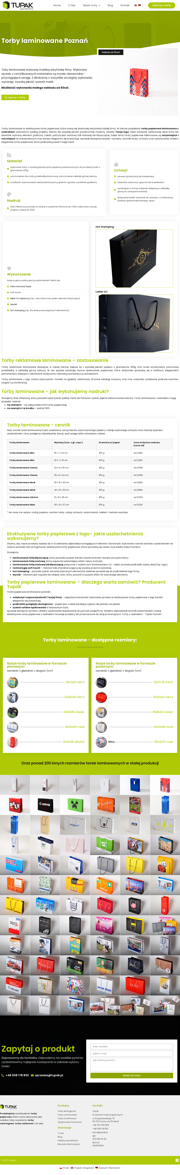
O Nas (71, 5)
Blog (110, 5)
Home (57, 5)
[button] (161, 5)
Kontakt (125, 5)
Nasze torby (90, 5)
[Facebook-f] (177, 1160)
